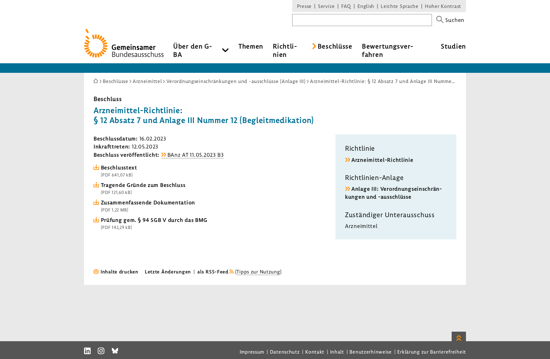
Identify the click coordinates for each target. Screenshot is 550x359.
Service (326, 6)
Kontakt (314, 352)
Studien (453, 46)
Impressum (252, 352)
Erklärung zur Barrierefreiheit (431, 352)
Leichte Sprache (400, 6)
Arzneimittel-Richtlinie (382, 159)
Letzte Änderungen (168, 271)
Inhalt (337, 352)
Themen (250, 46)
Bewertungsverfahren (387, 50)
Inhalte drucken (119, 271)
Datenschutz (285, 352)
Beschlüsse (335, 46)
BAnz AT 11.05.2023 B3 (195, 154)
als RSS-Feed (213, 271)
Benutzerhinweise (370, 352)
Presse (304, 6)
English (365, 6)
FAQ (346, 6)
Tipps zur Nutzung (258, 271)
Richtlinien (285, 50)
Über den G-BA (192, 50)
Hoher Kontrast (443, 6)
